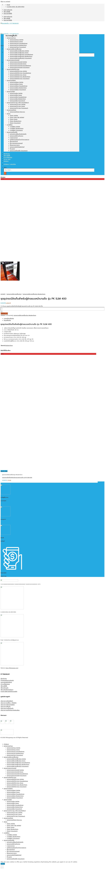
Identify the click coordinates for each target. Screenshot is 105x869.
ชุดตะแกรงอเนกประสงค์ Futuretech (20, 67)
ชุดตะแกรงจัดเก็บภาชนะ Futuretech (20, 79)
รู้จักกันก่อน (7, 154)
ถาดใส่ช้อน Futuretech (16, 130)
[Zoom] (3, 259)
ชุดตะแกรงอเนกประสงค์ (13, 60)
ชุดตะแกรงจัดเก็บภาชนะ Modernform (20, 77)
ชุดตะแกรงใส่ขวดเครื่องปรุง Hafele (19, 51)
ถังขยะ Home (13, 119)
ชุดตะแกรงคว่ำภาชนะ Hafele (17, 104)
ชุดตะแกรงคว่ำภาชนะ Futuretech (19, 108)
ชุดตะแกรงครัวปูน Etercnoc (17, 112)
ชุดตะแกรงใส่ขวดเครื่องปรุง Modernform (21, 56)
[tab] (54, 318)
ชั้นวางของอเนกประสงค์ (16, 143)
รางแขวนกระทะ (14, 138)
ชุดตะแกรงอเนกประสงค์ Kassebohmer (20, 66)
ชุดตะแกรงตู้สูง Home (16, 95)
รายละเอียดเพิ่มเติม (9, 318)
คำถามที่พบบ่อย (8, 157)
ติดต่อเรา (6, 161)
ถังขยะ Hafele (14, 115)
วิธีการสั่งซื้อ (7, 12)
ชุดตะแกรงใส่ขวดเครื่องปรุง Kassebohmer (21, 54)
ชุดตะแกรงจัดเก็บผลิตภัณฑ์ (17, 147)
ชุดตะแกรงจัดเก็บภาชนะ (13, 69)
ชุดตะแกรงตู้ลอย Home (16, 84)
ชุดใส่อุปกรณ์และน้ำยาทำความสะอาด (19, 140)
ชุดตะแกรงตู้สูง (11, 91)
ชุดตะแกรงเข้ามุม (11, 38)
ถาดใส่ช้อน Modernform (16, 128)
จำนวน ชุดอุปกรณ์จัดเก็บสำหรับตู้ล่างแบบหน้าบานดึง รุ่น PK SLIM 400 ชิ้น (23, 306)
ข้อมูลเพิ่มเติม (7, 320)
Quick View (4, 471)
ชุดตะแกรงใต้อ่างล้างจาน (16, 136)
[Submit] (5, 173)
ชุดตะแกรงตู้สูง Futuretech (17, 101)
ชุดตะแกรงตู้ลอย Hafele (16, 82)
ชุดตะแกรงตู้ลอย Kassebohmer (18, 86)
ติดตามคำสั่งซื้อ (8, 13)
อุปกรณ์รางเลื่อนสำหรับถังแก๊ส (18, 134)
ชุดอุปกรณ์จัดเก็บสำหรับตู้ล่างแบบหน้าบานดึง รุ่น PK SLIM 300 (17, 477)
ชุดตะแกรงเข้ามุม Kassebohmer (18, 43)
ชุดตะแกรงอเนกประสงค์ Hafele (18, 62)
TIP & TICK (7, 159)
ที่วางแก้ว (12, 149)
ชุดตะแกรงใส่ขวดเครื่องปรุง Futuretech (21, 58)
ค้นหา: (5, 167)
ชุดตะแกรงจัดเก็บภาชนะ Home (18, 75)
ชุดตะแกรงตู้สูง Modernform (18, 99)
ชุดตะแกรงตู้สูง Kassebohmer (18, 97)
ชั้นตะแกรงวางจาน (15, 145)
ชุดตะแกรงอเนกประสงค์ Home (18, 64)
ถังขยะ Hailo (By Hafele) (17, 117)
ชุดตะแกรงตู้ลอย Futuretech (18, 90)
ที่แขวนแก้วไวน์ (14, 141)
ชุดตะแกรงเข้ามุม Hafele (16, 40)
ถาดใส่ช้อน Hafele (15, 127)
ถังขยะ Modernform (15, 121)
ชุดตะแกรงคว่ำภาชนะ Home (17, 106)
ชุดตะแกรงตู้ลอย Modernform (18, 88)
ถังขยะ (8, 114)
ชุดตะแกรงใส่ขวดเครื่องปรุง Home (19, 53)
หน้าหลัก (3, 294)
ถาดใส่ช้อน (9, 125)
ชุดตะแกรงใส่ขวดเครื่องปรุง (14, 49)
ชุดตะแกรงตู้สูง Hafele (16, 93)
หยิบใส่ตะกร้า (4, 313)
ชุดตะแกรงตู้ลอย (11, 80)
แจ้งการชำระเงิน (8, 10)
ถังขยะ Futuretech (15, 123)
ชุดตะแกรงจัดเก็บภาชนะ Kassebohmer (20, 73)
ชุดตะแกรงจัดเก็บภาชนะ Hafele (18, 71)
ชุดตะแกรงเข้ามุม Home (16, 42)
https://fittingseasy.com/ (12, 668)
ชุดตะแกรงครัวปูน (11, 110)
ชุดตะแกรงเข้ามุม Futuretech (18, 47)
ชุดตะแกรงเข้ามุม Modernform (18, 45)
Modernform (9, 345)
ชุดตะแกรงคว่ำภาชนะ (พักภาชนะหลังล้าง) (18, 103)
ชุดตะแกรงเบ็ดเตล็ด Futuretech (19, 151)
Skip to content (5, 1)
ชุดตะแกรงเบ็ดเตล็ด (12, 132)
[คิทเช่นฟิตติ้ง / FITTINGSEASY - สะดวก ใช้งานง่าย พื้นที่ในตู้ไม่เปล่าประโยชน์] (13, 32)
